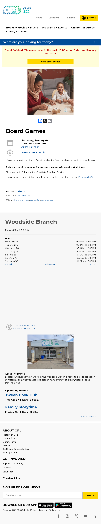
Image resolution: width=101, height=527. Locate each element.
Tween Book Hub (21, 395)
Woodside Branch (33, 152)
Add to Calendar (30, 147)
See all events (88, 416)
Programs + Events (54, 27)
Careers (7, 467)
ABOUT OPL (12, 430)
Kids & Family (23, 196)
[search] (74, 42)
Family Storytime (21, 407)
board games (47, 200)
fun (38, 200)
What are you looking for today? (28, 42)
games (33, 200)
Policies (7, 445)
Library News (9, 442)
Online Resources (83, 27)
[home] (17, 10)
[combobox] (74, 42)
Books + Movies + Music (22, 27)
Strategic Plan (10, 452)
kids (27, 200)
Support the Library (13, 463)
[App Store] (46, 505)
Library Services (16, 31)
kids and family (18, 200)
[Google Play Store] (63, 505)
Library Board (10, 438)
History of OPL (10, 435)
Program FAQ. (85, 177)
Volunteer (8, 471)
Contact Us (11, 478)
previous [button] (11, 264)
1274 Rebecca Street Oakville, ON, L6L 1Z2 (24, 327)
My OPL (92, 18)
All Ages (21, 191)
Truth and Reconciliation (16, 449)
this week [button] (50, 264)
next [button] (91, 264)
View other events (50, 61)
